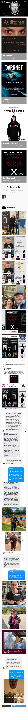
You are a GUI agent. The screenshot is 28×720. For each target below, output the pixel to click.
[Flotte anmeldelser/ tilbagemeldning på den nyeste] (14, 322)
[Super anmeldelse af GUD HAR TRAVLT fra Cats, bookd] (14, 691)
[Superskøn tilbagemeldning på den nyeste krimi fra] (14, 445)
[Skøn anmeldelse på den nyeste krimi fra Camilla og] (14, 371)
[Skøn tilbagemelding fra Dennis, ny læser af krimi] (14, 667)
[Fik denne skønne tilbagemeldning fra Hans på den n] (14, 568)
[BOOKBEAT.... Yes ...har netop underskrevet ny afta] (14, 273)
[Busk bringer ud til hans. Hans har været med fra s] (14, 519)
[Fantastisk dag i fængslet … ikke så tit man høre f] (14, 223)
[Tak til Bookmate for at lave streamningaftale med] (14, 346)
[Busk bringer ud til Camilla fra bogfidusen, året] (14, 617)
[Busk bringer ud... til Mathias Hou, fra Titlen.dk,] (14, 593)
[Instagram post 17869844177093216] (14, 248)
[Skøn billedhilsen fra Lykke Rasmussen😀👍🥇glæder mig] (14, 543)
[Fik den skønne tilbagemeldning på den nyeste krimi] (14, 420)
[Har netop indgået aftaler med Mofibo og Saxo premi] (14, 642)
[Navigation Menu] (25, 2)
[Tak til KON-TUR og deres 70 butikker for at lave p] (14, 396)
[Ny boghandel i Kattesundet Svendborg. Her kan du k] (14, 297)
